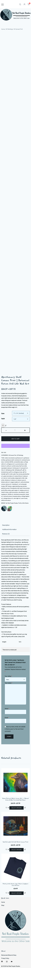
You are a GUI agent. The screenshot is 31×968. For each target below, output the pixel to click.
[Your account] (24, 4)
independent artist (19, 478)
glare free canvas (17, 474)
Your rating (8, 676)
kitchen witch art (5, 482)
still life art (10, 494)
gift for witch (9, 474)
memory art (8, 484)
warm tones (24, 498)
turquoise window (16, 496)
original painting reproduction (19, 486)
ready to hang (4, 492)
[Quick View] (8, 808)
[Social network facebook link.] (2, 961)
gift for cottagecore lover (15, 472)
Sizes (2, 413)
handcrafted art (18, 476)
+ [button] (24, 430)
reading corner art (24, 490)
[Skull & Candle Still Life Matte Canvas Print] (15, 826)
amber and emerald (10, 458)
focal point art (24, 468)
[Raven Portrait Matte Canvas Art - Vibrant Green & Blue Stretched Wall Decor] (15, 782)
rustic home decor (13, 492)
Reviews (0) (6, 533)
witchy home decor (6, 500)
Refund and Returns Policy (8, 955)
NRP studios (8, 486)
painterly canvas (5, 488)
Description (5, 525)
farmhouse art (16, 468)
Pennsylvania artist (15, 488)
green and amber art (8, 476)
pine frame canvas (24, 488)
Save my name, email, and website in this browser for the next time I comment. (15, 728)
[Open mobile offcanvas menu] (2, 4)
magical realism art (15, 482)
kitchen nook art (21, 480)
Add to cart (15, 438)
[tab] (15, 525)
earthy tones (15, 466)
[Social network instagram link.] (6, 961)
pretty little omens (6, 490)
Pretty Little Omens (23, 503)
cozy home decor (19, 464)
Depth (3, 418)
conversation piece (18, 462)
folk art (3, 470)
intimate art (8, 480)
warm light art (17, 498)
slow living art (22, 492)
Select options (16, 808)
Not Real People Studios (12, 503)
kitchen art (14, 480)
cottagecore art (10, 464)
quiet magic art (15, 490)
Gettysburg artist (10, 470)
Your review (8, 683)
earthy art (9, 466)
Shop (2, 905)
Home (3, 29)
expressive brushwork (6, 468)
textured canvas (7, 496)
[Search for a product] (20, 4)
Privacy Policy (5, 958)
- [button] (6, 430)
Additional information (9, 529)
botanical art (18, 460)
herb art (5, 478)
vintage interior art (8, 498)
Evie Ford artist (23, 466)
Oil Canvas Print (18, 29)
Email (7, 717)
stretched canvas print (19, 494)
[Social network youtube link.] (11, 961)
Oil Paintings (9, 29)
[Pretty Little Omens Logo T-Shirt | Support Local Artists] (15, 868)
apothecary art (19, 458)
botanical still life (9, 462)
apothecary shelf (10, 460)
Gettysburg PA (18, 470)
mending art (15, 484)
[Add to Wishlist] (3, 426)
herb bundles (11, 478)
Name (7, 708)
